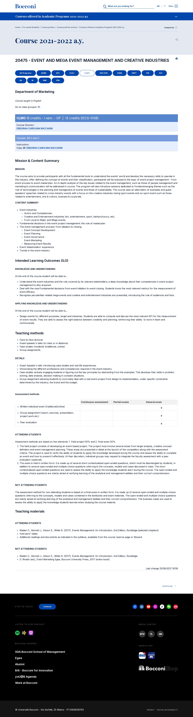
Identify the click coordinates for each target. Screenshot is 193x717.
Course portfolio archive (67, 27)
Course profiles (48, 27)
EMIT (134, 73)
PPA (58, 80)
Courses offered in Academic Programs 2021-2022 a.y (101, 27)
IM (21, 80)
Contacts (47, 607)
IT (165, 6)
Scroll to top (167, 586)
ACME (43, 73)
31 (39, 107)
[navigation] (96, 16)
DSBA (119, 73)
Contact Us (169, 28)
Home (17, 27)
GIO (160, 73)
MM (44, 80)
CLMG (87, 73)
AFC (58, 73)
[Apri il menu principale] (176, 6)
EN (158, 6)
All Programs (25, 73)
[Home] (25, 6)
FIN (147, 73)
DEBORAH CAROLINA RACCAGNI (35, 128)
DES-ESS (104, 73)
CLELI (71, 73)
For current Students (30, 27)
